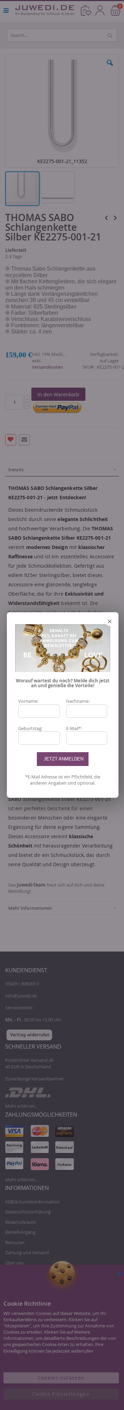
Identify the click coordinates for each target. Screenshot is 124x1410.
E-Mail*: (74, 728)
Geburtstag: (30, 728)
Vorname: (28, 701)
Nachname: (78, 701)
